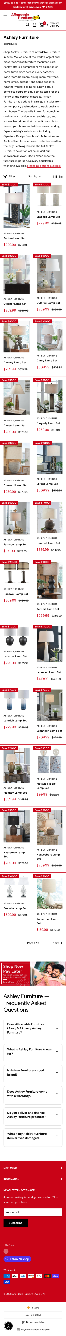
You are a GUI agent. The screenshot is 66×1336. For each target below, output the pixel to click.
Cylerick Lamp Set (48, 303)
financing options (45, 1125)
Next (56, 943)
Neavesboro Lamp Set (48, 856)
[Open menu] (5, 17)
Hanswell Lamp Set (16, 594)
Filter (12, 176)
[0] (41, 25)
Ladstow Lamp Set (15, 656)
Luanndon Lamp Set (49, 731)
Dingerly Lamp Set (48, 423)
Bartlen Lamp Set (15, 238)
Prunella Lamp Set (15, 908)
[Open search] (28, 25)
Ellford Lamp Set (47, 484)
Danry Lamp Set (47, 360)
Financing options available (44, 166)
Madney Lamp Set (15, 792)
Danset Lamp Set (15, 425)
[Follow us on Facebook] (6, 1251)
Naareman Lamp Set (14, 854)
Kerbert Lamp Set (48, 609)
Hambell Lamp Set (48, 543)
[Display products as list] (60, 176)
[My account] (34, 25)
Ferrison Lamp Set (15, 544)
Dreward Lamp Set (15, 485)
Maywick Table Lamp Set (46, 786)
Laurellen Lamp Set (49, 672)
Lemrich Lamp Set (15, 720)
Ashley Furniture (14, 233)
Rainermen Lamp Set (47, 921)
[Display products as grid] (55, 176)
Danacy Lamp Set (15, 362)
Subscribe (15, 1223)
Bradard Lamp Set (48, 217)
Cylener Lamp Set (15, 304)
